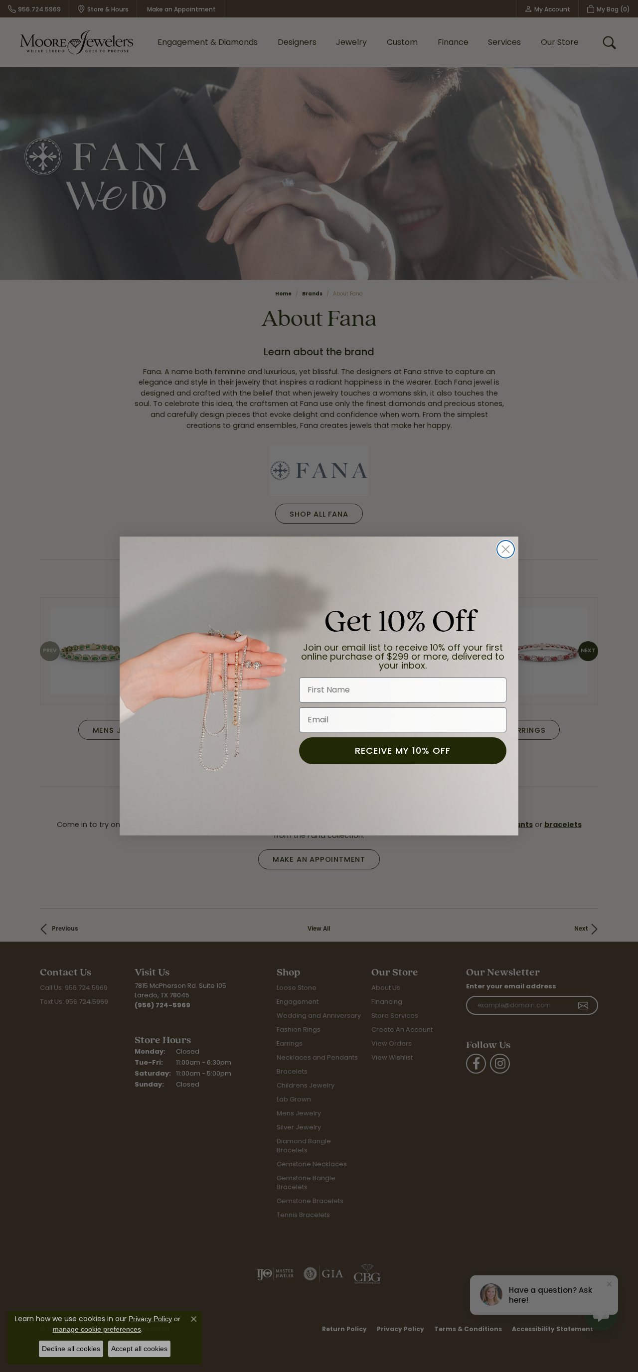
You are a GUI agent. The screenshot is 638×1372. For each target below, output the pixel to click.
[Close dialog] (505, 549)
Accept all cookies (139, 1349)
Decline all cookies (71, 1349)
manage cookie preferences (97, 1329)
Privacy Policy (150, 1319)
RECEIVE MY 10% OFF (403, 750)
